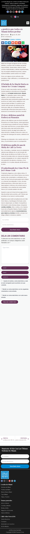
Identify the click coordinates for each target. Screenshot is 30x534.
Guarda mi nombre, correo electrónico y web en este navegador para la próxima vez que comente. (14, 283)
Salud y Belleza (5, 513)
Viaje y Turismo (5, 497)
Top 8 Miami (4, 494)
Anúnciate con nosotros (7, 524)
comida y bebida (6, 207)
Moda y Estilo (5, 508)
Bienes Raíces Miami (6, 492)
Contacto (3, 521)
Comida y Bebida (15, 39)
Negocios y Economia (7, 510)
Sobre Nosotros (5, 519)
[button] (27, 22)
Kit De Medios (5, 526)
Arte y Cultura (5, 503)
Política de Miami (5, 489)
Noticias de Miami (6, 487)
